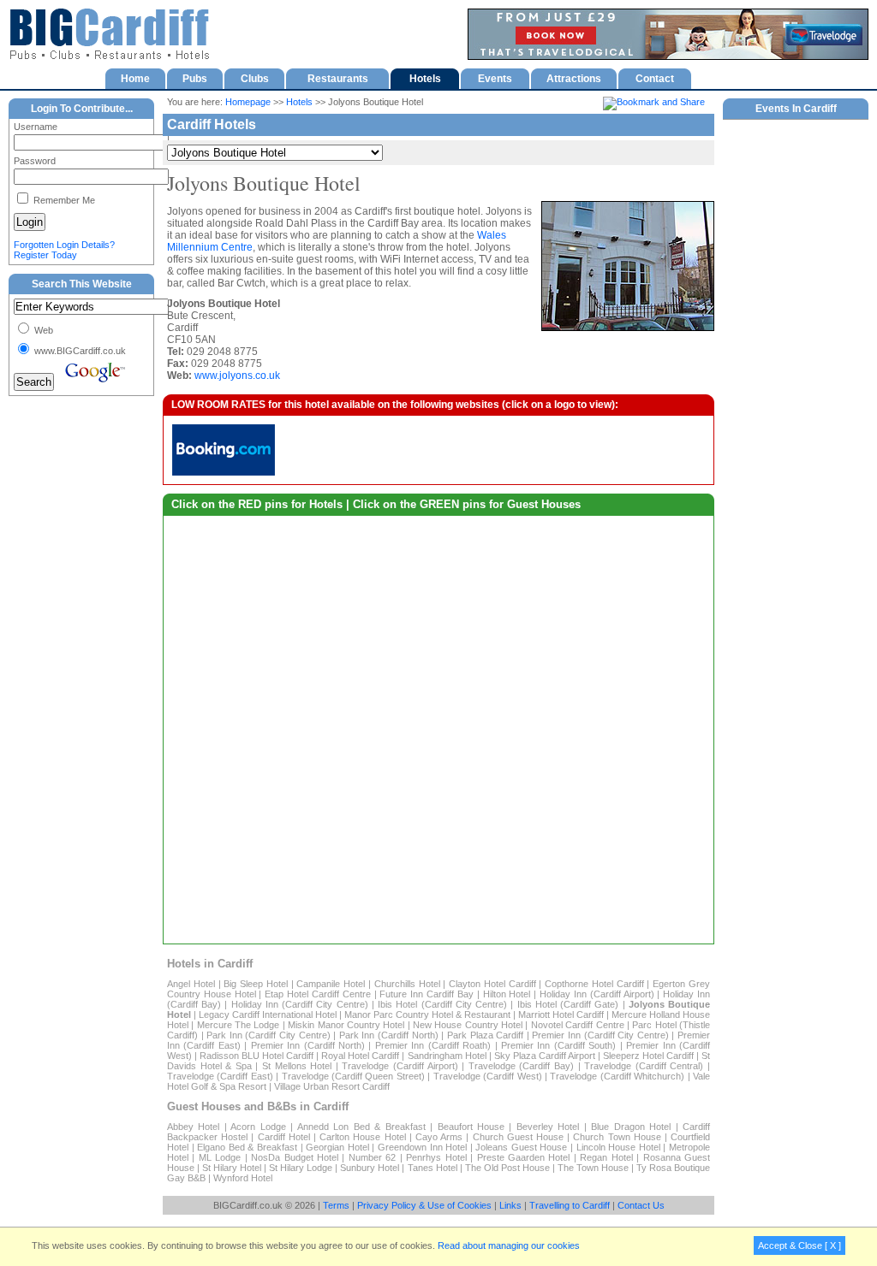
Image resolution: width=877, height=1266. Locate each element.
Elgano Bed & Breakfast (247, 1147)
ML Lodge (220, 1157)
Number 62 (372, 1157)
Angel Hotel (191, 984)
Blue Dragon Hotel (631, 1126)
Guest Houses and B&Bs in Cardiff (258, 1106)
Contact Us (641, 1205)
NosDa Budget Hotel (294, 1157)
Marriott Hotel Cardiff (561, 1014)
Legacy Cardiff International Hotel (268, 1014)
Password (35, 161)
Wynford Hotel (242, 1178)
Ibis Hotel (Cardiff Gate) (568, 1004)
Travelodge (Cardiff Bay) (521, 1066)
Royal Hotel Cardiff (360, 1055)
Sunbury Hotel (369, 1167)
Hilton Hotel (507, 994)
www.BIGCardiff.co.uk (79, 351)
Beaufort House (471, 1126)
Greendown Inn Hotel (422, 1147)
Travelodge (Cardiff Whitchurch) (617, 1076)
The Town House (593, 1167)
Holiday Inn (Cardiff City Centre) (299, 1004)
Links (510, 1205)
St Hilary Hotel (231, 1167)
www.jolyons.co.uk (237, 376)
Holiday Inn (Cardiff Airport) (596, 994)
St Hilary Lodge (300, 1167)
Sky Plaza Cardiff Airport (544, 1055)
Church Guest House (518, 1137)
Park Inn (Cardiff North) (388, 1035)
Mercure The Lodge (238, 1025)
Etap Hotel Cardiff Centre (317, 994)
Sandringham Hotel (447, 1055)
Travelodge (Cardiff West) (487, 1076)
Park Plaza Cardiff (485, 1035)
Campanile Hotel (330, 984)
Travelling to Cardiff (569, 1205)
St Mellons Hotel (296, 1066)
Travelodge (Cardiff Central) (643, 1066)
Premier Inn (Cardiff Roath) (433, 1045)
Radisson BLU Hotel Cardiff (256, 1055)
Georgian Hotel (337, 1147)
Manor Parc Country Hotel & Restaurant (427, 1014)
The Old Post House (508, 1167)
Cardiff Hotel (284, 1137)
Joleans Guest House (521, 1147)
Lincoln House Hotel (618, 1147)
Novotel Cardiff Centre (577, 1025)
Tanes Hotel (432, 1167)
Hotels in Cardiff (210, 963)
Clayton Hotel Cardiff (492, 984)
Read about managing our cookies (509, 1245)
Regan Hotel (606, 1157)
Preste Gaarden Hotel (523, 1157)
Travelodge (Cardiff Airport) (399, 1066)
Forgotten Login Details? (64, 245)
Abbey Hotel (193, 1126)
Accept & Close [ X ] (799, 1245)
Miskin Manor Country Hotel (346, 1025)
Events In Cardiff (796, 109)
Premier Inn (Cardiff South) (558, 1045)
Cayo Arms (438, 1137)
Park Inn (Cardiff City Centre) (268, 1035)
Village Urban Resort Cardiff (332, 1086)
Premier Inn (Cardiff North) (308, 1045)
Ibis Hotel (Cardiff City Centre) (442, 1004)
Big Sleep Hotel (256, 984)
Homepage (248, 102)
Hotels (299, 102)
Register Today (45, 255)
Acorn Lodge (257, 1126)
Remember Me (63, 200)
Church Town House (616, 1137)
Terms (336, 1205)
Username (35, 126)
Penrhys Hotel (436, 1157)
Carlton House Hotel (362, 1137)
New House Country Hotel (467, 1025)
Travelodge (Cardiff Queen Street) (353, 1076)
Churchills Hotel (407, 984)
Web (42, 330)
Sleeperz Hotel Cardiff (648, 1055)
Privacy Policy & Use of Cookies (424, 1205)
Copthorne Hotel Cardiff (594, 984)
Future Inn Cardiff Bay (426, 994)
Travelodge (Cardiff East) (220, 1076)
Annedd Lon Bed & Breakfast (361, 1126)
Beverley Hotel (547, 1126)
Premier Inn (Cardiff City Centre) (600, 1035)
